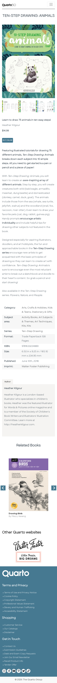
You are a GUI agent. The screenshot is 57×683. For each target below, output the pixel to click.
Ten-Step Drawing (32, 331)
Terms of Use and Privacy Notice (20, 593)
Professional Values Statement (19, 604)
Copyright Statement (15, 600)
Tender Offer (10, 665)
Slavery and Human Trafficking (19, 608)
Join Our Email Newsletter (17, 658)
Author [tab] (7, 382)
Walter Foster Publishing (35, 367)
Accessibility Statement (16, 611)
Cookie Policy (11, 596)
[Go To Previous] (2, 489)
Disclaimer (9, 633)
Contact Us (9, 646)
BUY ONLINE (7, 140)
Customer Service (13, 625)
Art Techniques (43, 322)
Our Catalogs (11, 629)
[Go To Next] (52, 489)
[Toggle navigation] (51, 4)
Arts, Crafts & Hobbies (34, 308)
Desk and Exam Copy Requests (20, 654)
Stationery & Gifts (42, 312)
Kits (24, 326)
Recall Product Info (13, 661)
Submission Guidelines (15, 650)
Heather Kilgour (13, 388)
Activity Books (29, 317)
